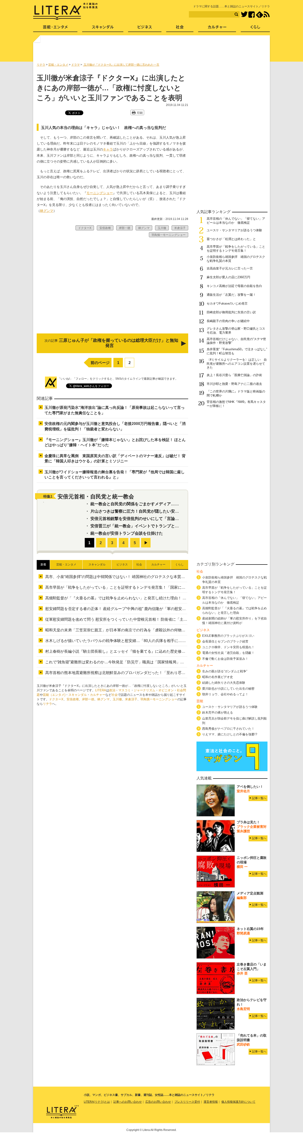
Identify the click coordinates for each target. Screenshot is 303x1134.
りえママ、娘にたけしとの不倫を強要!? (229, 734)
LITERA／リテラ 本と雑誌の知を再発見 (65, 11)
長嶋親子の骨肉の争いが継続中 (228, 321)
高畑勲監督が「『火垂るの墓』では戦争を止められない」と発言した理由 (234, 610)
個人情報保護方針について (238, 1101)
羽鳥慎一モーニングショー (158, 699)
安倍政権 (73, 699)
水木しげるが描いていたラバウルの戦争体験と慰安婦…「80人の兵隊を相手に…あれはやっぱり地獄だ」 (134, 641)
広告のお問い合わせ (158, 1101)
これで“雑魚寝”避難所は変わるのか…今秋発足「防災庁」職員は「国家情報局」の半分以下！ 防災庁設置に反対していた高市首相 (154, 662)
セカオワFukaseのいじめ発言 (227, 303)
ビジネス (144, 28)
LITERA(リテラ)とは (97, 1101)
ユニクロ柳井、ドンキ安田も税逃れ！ (228, 647)
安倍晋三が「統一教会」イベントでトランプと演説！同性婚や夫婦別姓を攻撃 (160, 526)
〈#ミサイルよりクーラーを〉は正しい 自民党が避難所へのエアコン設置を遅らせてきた (237, 363)
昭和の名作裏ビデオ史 (217, 677)
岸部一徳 (88, 699)
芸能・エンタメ (55, 28)
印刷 (140, 112)
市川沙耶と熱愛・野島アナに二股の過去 (234, 384)
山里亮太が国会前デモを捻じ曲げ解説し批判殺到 (234, 721)
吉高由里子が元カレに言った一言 (230, 268)
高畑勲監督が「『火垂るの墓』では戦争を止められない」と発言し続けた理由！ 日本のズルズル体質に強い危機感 (142, 598)
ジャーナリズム (144, 690)
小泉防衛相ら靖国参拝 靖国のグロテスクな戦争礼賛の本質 (234, 580)
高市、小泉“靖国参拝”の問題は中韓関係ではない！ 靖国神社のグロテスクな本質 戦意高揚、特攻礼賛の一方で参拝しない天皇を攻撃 (158, 577)
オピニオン (166, 690)
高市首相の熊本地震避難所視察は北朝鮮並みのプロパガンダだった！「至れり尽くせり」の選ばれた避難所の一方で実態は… (151, 673)
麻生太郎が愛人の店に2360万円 (228, 277)
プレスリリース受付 (187, 1101)
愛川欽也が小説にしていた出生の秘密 (228, 688)
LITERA (100, 690)
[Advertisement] (152, 50)
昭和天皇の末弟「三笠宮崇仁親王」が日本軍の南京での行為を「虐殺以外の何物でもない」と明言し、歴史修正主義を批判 (149, 630)
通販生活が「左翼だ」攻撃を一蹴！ (231, 294)
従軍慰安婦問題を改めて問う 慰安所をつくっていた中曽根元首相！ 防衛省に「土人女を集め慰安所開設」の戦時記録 (144, 619)
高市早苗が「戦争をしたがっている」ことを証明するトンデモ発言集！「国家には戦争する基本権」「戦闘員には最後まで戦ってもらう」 (162, 587)
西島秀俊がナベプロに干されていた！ (228, 728)
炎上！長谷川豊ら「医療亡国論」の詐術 (234, 375)
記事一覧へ (259, 798)
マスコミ (124, 690)
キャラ (108, 149)
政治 (112, 690)
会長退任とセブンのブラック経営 (225, 641)
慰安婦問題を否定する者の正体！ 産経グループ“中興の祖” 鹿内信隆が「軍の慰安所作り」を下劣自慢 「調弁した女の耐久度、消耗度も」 (161, 609)
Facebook (251, 14)
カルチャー (97, 695)
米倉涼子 (131, 699)
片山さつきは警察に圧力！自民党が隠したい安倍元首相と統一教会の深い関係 (160, 511)
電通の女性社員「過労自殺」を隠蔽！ (228, 653)
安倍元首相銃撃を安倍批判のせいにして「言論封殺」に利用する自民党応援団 (160, 518)
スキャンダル (77, 695)
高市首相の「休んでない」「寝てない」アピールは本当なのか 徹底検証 (236, 220)
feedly (259, 14)
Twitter (244, 14)
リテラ (47, 704)
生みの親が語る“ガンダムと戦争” (224, 671)
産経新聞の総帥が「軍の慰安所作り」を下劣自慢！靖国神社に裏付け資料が (234, 621)
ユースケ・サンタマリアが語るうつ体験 (234, 230)
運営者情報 (211, 1101)
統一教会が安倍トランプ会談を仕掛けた (126, 533)
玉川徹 (117, 699)
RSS (266, 14)
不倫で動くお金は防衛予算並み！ (225, 658)
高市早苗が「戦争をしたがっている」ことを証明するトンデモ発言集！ (236, 248)
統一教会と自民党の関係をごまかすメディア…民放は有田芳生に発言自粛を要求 (162, 504)
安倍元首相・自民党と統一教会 (96, 496)
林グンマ (46, 211)
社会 (114, 695)
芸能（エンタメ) (54, 695)
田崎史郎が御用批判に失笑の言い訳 (231, 312)
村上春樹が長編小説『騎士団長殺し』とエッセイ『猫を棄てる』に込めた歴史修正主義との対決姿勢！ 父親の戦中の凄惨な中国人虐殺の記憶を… (168, 651)
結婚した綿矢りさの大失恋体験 (223, 682)
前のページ (100, 363)
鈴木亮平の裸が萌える (217, 712)
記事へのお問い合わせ (127, 1101)
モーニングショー (99, 193)
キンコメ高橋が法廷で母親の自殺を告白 (234, 286)
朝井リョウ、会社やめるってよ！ (225, 694)
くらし (255, 28)
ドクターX (56, 699)
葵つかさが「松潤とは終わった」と (231, 239)
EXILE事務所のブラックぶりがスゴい (228, 636)
